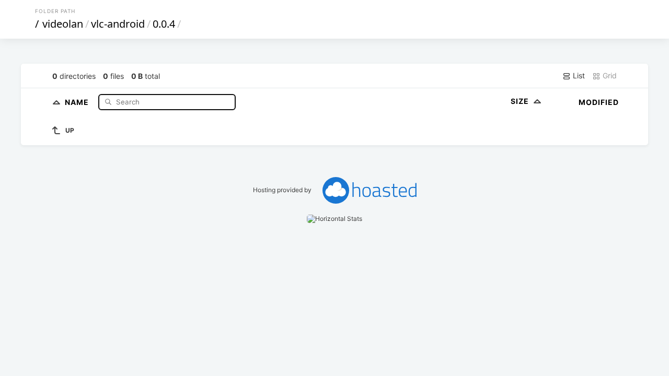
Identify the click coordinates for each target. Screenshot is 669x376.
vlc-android (118, 24)
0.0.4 (164, 24)
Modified (599, 102)
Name (78, 101)
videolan (62, 24)
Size (521, 101)
